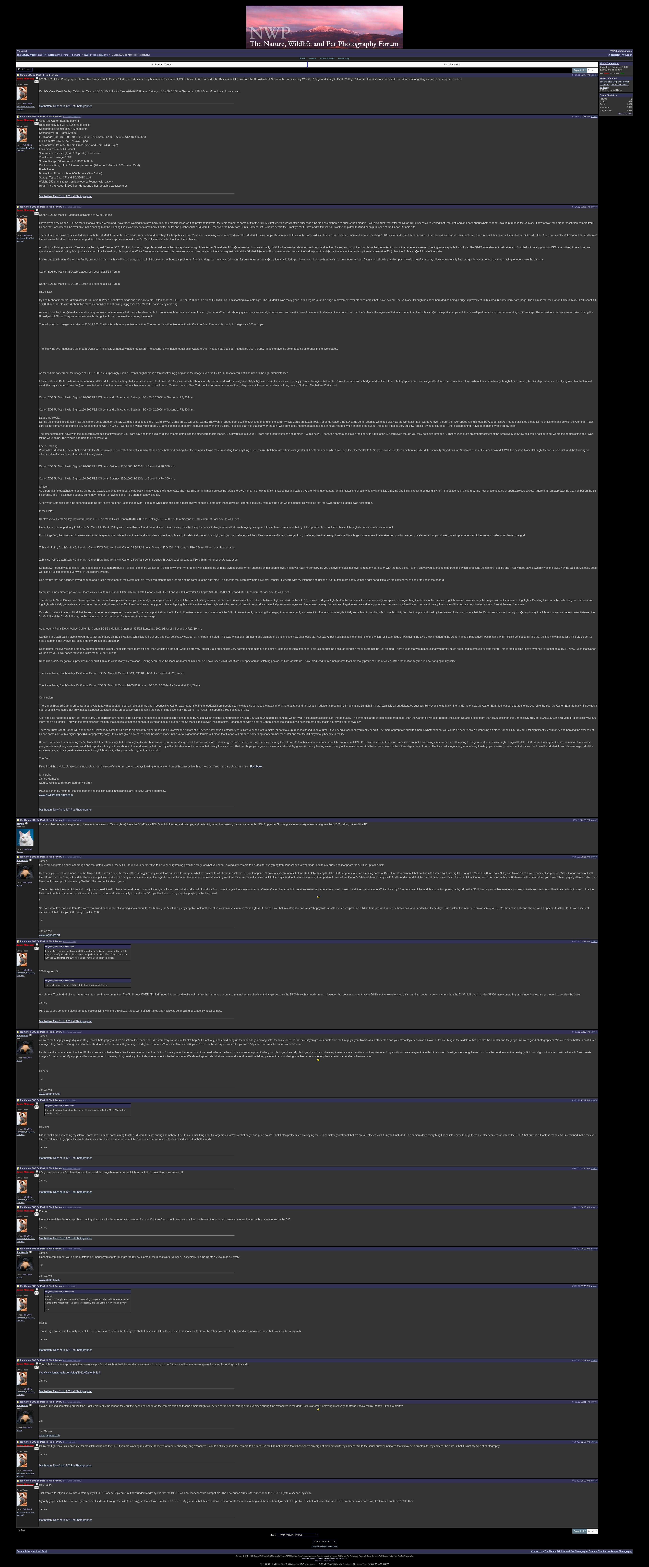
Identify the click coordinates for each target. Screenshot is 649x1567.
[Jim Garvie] (25, 878)
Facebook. (256, 766)
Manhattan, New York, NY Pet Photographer (65, 106)
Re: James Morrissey (72, 117)
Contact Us (537, 1551)
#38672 (594, 942)
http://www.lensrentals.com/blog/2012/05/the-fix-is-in (70, 1372)
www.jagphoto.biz (49, 935)
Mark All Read (39, 1551)
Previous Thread (163, 64)
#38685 (594, 1360)
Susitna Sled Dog (608, 81)
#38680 (594, 1249)
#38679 (594, 1207)
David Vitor (623, 81)
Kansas (20, 852)
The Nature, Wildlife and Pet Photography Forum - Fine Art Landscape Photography (588, 1551)
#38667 (594, 820)
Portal (302, 58)
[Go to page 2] (596, 70)
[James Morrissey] (22, 99)
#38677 (594, 1168)
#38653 (594, 207)
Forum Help (343, 58)
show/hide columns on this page (324, 1546)
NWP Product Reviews (96, 55)
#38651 (594, 75)
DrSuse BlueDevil (619, 84)
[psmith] (25, 845)
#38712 (594, 1442)
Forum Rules (23, 1551)
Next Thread (451, 64)
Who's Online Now (609, 63)
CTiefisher (604, 84)
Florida (19, 885)
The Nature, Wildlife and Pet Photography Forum (42, 55)
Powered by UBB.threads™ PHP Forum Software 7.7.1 (324, 1558)
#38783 (594, 1481)
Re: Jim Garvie (69, 942)
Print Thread (24, 69)
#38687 (594, 1402)
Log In (628, 55)
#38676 (594, 1100)
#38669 (594, 857)
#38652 (594, 117)
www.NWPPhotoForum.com (56, 794)
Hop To (273, 1535)
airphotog (604, 87)
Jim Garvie (22, 860)
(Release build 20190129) (324, 1560)
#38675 (594, 1032)
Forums (76, 55)
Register (615, 55)
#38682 (594, 1286)
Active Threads (327, 58)
